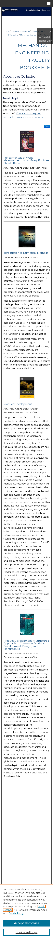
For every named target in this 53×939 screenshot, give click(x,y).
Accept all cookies (26, 923)
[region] (26, 911)
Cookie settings (26, 932)
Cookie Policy (16, 913)
